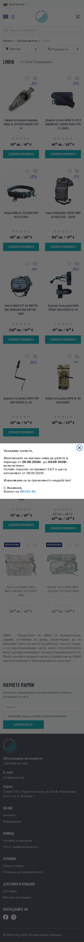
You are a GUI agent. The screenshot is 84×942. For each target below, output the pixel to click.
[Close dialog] (79, 447)
